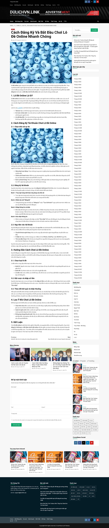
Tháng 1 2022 (77, 214)
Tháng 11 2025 (78, 96)
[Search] (98, 21)
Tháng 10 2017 (78, 269)
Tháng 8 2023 (77, 168)
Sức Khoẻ (76, 316)
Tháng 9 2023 (77, 165)
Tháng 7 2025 (77, 104)
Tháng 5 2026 (77, 81)
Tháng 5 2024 (77, 142)
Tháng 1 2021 (77, 229)
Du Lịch (24, 5)
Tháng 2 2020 (77, 260)
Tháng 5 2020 (77, 252)
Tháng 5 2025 (77, 110)
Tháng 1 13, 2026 (40, 368)
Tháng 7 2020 (77, 246)
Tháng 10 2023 (78, 162)
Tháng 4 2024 (77, 145)
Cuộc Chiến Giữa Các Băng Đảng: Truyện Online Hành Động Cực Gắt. (40, 364)
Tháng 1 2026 (77, 90)
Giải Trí (13, 29)
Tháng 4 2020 (77, 254)
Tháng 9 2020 (77, 240)
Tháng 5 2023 (77, 177)
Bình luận (14, 387)
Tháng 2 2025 (77, 119)
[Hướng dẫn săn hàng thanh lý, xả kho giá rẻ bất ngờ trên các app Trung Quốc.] (77, 409)
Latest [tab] (76, 361)
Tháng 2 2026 (77, 87)
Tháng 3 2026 (77, 84)
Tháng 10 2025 (78, 99)
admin (13, 40)
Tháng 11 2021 (78, 220)
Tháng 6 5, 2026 (55, 469)
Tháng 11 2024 (78, 128)
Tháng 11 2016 (78, 272)
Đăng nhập (77, 346)
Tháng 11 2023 (78, 159)
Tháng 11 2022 (78, 194)
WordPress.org (78, 355)
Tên (12, 407)
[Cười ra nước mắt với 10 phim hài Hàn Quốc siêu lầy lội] (20, 354)
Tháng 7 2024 (77, 136)
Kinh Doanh (30, 5)
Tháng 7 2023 (77, 171)
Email (43, 407)
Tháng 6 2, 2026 (91, 469)
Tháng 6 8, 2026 (19, 469)
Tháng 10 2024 (78, 130)
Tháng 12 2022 (78, 191)
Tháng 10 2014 (78, 278)
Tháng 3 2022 (77, 208)
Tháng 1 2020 (77, 263)
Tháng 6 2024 (77, 139)
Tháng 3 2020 (77, 257)
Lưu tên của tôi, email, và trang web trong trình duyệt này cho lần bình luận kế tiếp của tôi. (37, 420)
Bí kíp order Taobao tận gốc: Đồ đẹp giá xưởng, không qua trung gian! (84, 40)
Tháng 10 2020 (78, 237)
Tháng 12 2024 (78, 125)
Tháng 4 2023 (77, 179)
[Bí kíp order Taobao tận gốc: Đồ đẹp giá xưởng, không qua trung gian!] (77, 368)
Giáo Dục (76, 302)
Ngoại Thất (77, 308)
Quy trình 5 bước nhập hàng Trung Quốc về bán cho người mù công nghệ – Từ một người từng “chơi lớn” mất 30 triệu (85, 46)
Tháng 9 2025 (77, 102)
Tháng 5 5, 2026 (19, 366)
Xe (74, 331)
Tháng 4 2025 (77, 113)
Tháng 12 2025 (78, 93)
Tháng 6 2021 (77, 226)
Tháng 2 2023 (77, 185)
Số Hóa (42, 5)
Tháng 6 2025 (77, 107)
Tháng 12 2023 (78, 156)
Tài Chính (76, 319)
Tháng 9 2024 (77, 133)
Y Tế (58, 5)
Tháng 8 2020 (77, 243)
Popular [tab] (83, 361)
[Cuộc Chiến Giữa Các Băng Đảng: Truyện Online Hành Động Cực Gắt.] (41, 354)
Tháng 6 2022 (77, 200)
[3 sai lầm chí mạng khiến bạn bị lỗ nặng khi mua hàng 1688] (77, 388)
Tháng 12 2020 (78, 231)
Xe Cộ (54, 5)
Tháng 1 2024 (77, 153)
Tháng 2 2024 (77, 151)
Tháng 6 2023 (77, 174)
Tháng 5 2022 (77, 203)
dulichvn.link (24, 12)
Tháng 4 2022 (77, 205)
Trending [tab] (91, 361)
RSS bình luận (77, 352)
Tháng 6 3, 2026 (73, 469)
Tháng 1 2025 (77, 122)
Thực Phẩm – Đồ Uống (79, 325)
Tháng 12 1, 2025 (61, 370)
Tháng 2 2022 (77, 211)
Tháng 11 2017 (78, 266)
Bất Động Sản (17, 5)
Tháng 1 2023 (77, 188)
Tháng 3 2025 (77, 116)
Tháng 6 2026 (77, 78)
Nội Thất (37, 5)
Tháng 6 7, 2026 (37, 472)
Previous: (24, 338)
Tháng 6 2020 (77, 249)
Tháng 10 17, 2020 (20, 40)
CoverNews (59, 525)
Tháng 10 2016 (78, 275)
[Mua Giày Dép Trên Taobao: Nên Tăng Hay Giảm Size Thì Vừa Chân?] (77, 399)
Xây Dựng (76, 328)
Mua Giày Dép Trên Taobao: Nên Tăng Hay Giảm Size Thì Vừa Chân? (85, 56)
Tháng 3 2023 (77, 182)
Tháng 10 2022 (78, 197)
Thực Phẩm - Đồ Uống (86, 429)
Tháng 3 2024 (77, 148)
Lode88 (19, 108)
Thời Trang (48, 5)
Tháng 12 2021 (78, 217)
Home (11, 5)
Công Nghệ (77, 290)
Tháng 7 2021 (77, 223)
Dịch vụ (76, 293)
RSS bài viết (77, 349)
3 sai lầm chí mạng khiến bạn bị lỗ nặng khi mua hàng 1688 (86, 52)
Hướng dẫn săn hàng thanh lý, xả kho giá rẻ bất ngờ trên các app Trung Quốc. (85, 61)
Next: (59, 338)
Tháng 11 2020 (78, 234)
